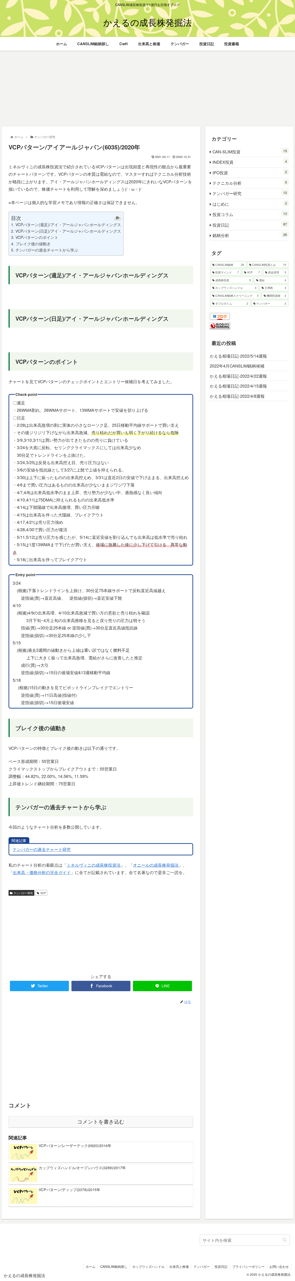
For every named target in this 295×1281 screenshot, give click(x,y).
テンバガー (202, 1266)
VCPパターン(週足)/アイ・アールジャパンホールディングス (68, 224)
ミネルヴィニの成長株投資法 (94, 865)
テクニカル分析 (249, 183)
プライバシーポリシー (248, 1266)
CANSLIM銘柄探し (113, 1266)
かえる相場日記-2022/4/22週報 (238, 376)
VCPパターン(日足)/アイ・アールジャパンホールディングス (68, 231)
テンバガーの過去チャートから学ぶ (46, 250)
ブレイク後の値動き (32, 243)
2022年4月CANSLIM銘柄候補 (237, 366)
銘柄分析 (249, 235)
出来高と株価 (179, 1266)
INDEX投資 (249, 162)
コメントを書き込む (100, 1122)
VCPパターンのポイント (36, 237)
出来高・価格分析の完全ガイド (42, 872)
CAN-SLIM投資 (249, 151)
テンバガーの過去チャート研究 (42, 849)
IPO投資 (249, 172)
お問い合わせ (279, 1266)
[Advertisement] (147, 88)
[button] (285, 1239)
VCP (43, 893)
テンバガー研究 (23, 893)
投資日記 (249, 225)
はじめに (249, 204)
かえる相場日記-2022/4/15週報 (238, 386)
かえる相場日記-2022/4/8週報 (237, 396)
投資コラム (249, 214)
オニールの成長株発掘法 (156, 865)
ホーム (90, 1266)
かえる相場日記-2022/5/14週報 (238, 356)
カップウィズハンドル (148, 1266)
